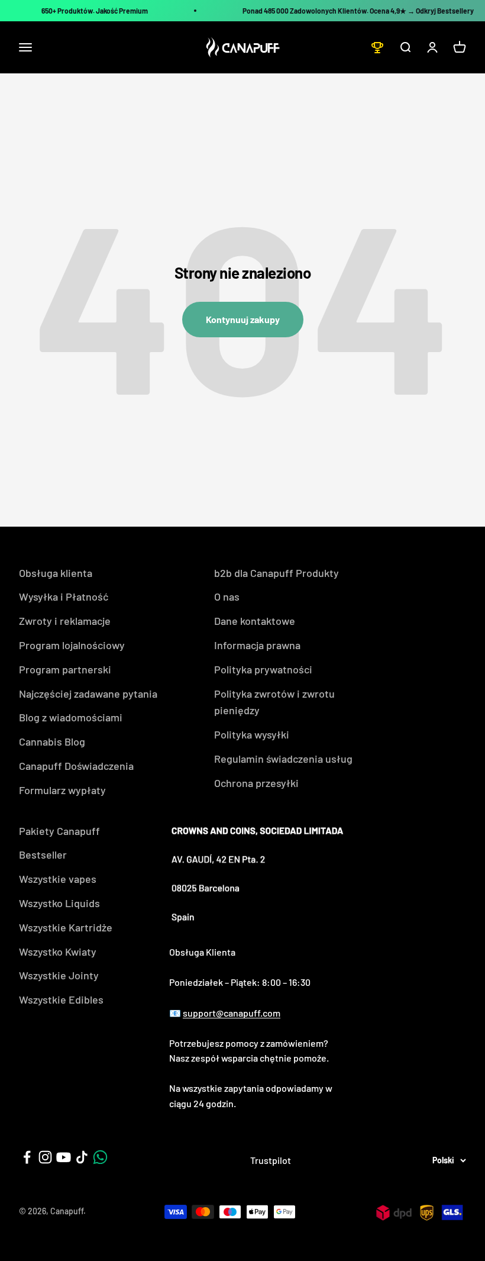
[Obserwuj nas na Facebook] (27, 1157)
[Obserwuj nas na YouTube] (64, 1157)
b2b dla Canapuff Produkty (276, 572)
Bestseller (43, 854)
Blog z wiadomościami (70, 717)
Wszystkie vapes (57, 878)
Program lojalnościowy (72, 645)
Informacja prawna (257, 645)
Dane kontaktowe (254, 620)
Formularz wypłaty (62, 789)
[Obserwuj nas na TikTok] (82, 1157)
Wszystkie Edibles (61, 999)
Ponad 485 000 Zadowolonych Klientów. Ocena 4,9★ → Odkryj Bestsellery (358, 11)
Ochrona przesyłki (256, 782)
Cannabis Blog (52, 741)
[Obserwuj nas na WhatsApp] (100, 1157)
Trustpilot (270, 1160)
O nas (227, 596)
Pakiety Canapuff (59, 830)
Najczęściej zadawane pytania (88, 693)
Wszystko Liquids (59, 903)
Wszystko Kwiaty (57, 951)
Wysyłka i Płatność (63, 596)
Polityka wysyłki (251, 734)
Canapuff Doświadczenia (76, 765)
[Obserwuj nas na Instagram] (45, 1157)
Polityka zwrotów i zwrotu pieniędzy (274, 702)
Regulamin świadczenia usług (283, 758)
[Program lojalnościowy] (377, 47)
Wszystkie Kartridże (65, 927)
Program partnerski (65, 669)
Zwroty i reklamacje (65, 620)
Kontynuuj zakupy (243, 319)
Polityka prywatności (263, 669)
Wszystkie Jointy (59, 975)
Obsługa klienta (55, 572)
